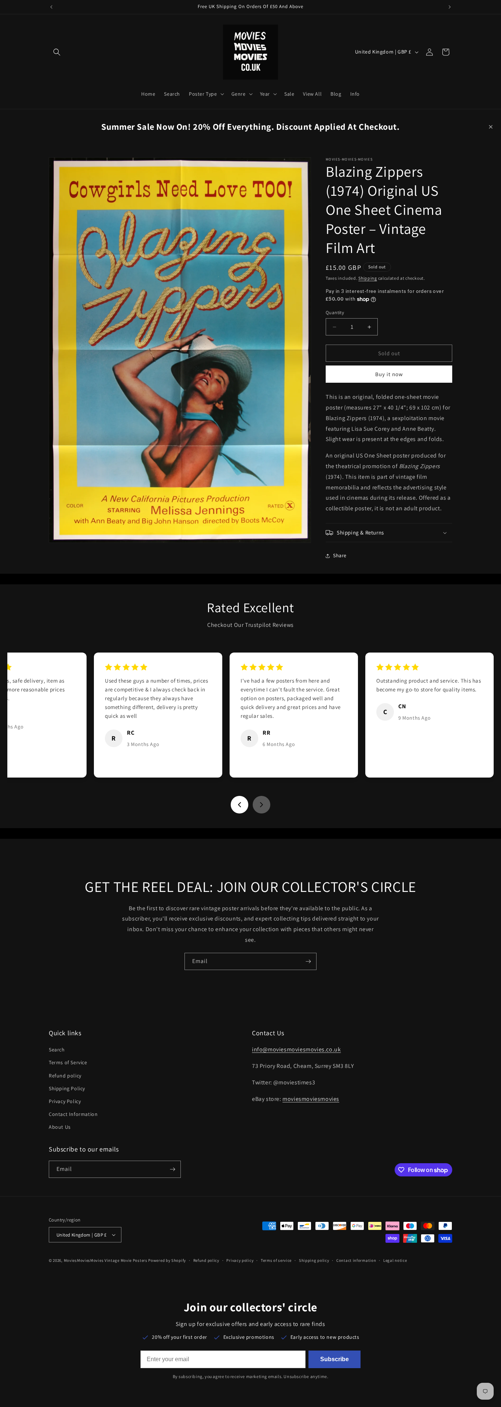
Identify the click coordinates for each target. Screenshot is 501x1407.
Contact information (356, 1260)
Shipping (367, 278)
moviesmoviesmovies (310, 1099)
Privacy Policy (65, 1101)
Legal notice (395, 1260)
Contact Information (73, 1114)
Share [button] (340, 555)
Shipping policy (314, 1260)
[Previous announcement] (51, 7)
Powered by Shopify (167, 1260)
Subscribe (334, 1359)
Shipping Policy (67, 1088)
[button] (57, 52)
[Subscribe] (308, 961)
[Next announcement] (450, 7)
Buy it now (389, 374)
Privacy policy (239, 1260)
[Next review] (261, 804)
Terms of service (276, 1260)
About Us (60, 1127)
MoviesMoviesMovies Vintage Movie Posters (105, 1260)
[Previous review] (239, 804)
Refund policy (65, 1075)
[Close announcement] (490, 126)
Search (57, 1049)
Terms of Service (68, 1062)
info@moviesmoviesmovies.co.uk (296, 1049)
